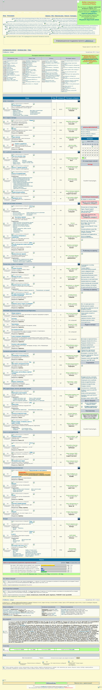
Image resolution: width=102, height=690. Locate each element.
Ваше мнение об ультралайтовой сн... (67, 87)
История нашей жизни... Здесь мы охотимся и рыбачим (22, 294)
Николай (71, 169)
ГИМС (31, 452)
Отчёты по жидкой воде (19, 173)
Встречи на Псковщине (87, 135)
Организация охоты (31, 213)
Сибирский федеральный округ (21, 184)
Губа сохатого (29, 65)
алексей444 (51, 635)
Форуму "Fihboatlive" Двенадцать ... (29, 73)
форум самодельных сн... (72, 372)
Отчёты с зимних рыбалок (19, 167)
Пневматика (16, 232)
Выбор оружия (17, 229)
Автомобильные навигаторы (35, 409)
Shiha (63, 638)
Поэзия (14, 528)
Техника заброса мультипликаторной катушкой (88, 269)
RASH (44, 636)
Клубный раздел (16, 105)
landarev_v (60, 639)
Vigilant (84, 638)
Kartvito (58, 629)
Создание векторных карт (19, 399)
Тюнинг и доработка (21, 143)
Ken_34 (26, 632)
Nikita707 (78, 629)
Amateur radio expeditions (19, 344)
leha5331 (27, 626)
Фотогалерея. (10, 70)
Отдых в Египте (72, 303)
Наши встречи (85, 18)
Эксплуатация (16, 540)
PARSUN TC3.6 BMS (31, 69)
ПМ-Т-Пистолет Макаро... (72, 255)
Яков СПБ (93, 641)
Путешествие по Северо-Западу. (89, 207)
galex (10, 626)
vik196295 (31, 641)
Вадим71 (11, 627)
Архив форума (34, 114)
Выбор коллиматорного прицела (89, 311)
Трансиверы (15, 324)
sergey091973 (19, 637)
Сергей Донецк (70, 637)
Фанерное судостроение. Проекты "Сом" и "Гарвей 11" (90, 356)
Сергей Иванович (82, 637)
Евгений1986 (44, 623)
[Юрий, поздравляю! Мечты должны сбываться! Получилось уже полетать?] (75, 426)
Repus (51, 638)
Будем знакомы (17, 110)
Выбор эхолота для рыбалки (88, 393)
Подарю (14, 511)
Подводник (71, 238)
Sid (69, 638)
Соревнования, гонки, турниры (20, 115)
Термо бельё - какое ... (72, 381)
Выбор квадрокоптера (72, 423)
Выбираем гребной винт (87, 344)
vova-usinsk (34, 637)
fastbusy (52, 639)
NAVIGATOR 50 (71, 258)
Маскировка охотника (86, 316)
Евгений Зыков (72, 631)
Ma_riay (53, 623)
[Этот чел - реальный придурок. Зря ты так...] (78, 456)
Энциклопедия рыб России (88, 33)
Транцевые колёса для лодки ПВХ (89, 358)
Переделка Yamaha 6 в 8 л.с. (88, 342)
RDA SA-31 (28, 71)
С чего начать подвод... (72, 197)
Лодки (19, 12)
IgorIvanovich (12, 636)
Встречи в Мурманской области (89, 129)
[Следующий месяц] (85, 158)
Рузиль (62, 637)
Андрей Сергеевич (71, 193)
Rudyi (19, 630)
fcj (72, 636)
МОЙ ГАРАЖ (10, 68)
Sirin (35, 630)
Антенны (14, 318)
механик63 (80, 627)
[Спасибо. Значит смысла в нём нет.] (75, 407)
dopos (71, 384)
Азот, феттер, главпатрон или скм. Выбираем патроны (89, 308)
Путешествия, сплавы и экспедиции (13, 264)
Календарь (73, 15)
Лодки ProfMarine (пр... (72, 473)
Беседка (5, 518)
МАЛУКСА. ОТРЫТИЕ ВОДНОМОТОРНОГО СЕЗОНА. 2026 (18, 613)
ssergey (32, 631)
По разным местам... (51, 77)
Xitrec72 (13, 639)
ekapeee (67, 636)
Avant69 (43, 629)
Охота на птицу (17, 212)
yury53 (45, 641)
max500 (76, 639)
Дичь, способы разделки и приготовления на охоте (22, 244)
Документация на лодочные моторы (51, 25)
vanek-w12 (87, 623)
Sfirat (57, 638)
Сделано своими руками (19, 503)
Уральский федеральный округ (21, 183)
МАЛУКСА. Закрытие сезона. (33, 60)
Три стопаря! (10, 78)
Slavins (41, 630)
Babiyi (21, 507)
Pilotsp (38, 636)
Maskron (71, 629)
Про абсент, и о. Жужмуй (32, 83)
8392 (56, 609)
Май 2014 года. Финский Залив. (89, 221)
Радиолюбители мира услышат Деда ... (30, 67)
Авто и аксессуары (36, 489)
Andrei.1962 (42, 594)
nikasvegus (83, 639)
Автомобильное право (18, 461)
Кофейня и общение (18, 111)
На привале (29, 215)
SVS (53, 625)
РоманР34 (71, 627)
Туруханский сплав (49, 80)
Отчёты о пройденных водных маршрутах (23, 290)
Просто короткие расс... (72, 524)
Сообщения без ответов (9, 49)
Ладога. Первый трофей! (87, 209)
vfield (27, 637)
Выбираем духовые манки (87, 320)
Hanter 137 (21, 240)
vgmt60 (86, 633)
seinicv (73, 626)
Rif (75, 632)
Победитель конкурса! (90, 203)
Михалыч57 (70, 641)
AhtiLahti (22, 629)
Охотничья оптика (18, 230)
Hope (20, 624)
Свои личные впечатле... (72, 313)
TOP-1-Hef (51, 636)
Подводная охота (17, 198)
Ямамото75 (31, 635)
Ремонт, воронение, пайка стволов (22, 228)
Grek (71, 147)
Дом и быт (15, 551)
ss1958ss (79, 626)
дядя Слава (71, 488)
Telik (88, 632)
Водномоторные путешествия (20, 285)
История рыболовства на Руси (89, 287)
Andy (36, 629)
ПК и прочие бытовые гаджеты (33, 553)
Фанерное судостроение (44, 32)
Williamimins (76, 625)
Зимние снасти (16, 163)
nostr (77, 621)
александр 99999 (62, 623)
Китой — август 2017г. (31, 70)
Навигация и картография (19, 393)
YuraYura (94, 632)
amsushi (13, 633)
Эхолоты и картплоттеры (19, 413)
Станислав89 (95, 631)
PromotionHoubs (60, 632)
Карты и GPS (54, 12)
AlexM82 (71, 476)
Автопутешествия (26, 539)
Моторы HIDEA (10, 72)
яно (52, 621)
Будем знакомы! (48, 20)
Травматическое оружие (19, 254)
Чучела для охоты (85, 322)
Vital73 (58, 625)
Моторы (26, 12)
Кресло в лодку (72, 145)
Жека (72, 621)
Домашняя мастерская (31, 552)
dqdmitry (20, 124)
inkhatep (63, 611)
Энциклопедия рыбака (18, 192)
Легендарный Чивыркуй (51, 69)
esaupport (27, 633)
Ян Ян (10, 642)
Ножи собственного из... (72, 503)
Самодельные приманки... (72, 157)
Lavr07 (64, 629)
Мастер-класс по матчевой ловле (89, 279)
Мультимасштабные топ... (72, 394)
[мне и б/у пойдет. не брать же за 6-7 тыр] (74, 498)
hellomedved (84, 630)
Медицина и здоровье (18, 554)
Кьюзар (55, 637)
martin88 (71, 200)
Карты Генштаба (39, 24)
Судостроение (16, 137)
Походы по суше (16, 276)
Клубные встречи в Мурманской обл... (9, 67)
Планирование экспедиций (43, 290)
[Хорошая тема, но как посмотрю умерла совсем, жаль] (75, 139)
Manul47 (45, 638)
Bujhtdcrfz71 (83, 635)
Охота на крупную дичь (19, 213)
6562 (53, 614)
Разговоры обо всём (18, 545)
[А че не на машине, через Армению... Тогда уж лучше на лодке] (75, 306)
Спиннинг (15, 160)
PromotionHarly (49, 632)
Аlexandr (51, 631)
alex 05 (20, 639)
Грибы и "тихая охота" (31, 550)
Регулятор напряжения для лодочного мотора (88, 347)
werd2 (44, 631)
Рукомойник (29, 64)
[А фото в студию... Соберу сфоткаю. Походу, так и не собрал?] (75, 225)
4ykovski (27, 638)
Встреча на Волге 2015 (12, 80)
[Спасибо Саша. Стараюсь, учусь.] (75, 358)
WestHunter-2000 (93, 638)
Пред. (48, 574)
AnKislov (67, 635)
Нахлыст (24, 160)
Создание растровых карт (19, 398)
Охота (13, 12)
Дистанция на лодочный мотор (89, 338)
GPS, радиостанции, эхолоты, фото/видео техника (17, 388)
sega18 (25, 631)
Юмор (14, 552)
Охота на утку (72, 209)
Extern (13, 623)
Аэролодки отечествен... (72, 121)
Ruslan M (81, 632)
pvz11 (17, 621)
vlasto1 (71, 181)
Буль (71, 160)
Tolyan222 (59, 636)
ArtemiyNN (22, 625)
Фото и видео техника (27, 429)
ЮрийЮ (71, 347)
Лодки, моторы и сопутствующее (21, 489)
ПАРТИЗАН (71, 447)
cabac (20, 633)
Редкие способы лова (27, 162)
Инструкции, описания (34, 399)
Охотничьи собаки (17, 215)
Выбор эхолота (92, 27)
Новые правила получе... (72, 461)
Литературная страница (87, 30)
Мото (23, 540)
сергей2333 (14, 629)
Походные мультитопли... (72, 363)
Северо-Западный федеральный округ (22, 177)
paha (90, 639)
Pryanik (70, 632)
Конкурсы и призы (90, 32)
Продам (14, 483)
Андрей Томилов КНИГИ (51, 72)
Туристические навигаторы (19, 409)
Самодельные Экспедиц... (72, 355)
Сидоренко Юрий (84, 631)
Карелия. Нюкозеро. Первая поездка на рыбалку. (88, 232)
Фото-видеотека (17, 553)
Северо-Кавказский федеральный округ (23, 182)
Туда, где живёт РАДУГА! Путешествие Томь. (87, 212)
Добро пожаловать (8, 101)
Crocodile (71, 131)
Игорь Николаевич (14, 635)
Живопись (20, 528)
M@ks (32, 632)
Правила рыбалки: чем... (72, 436)
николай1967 (94, 627)
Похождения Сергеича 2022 (52, 76)
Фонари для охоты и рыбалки (88, 380)
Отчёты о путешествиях (44, 30)
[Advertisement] (90, 95)
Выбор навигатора (43, 28)
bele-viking (68, 630)
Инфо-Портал (47, 18)
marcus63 (72, 623)
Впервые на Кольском (50, 81)
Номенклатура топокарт (42, 33)
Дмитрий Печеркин (31, 627)
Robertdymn (12, 630)
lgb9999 (58, 621)
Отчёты (34, 12)
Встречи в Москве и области (88, 133)
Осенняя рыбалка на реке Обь (89, 229)
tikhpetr (71, 397)
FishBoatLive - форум (8, 52)
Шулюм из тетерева (72, 245)
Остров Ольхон (72, 294)
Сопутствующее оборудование (21, 336)
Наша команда (21, 596)
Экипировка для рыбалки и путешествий (14, 351)
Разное (62, 12)
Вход (4, 15)
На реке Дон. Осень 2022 (51, 74)
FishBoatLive (61, 687)
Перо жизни (31, 522)
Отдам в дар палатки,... (72, 511)
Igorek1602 (69, 594)
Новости (67, 15)
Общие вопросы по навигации (36, 400)
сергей (71, 416)
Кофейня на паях (11, 65)
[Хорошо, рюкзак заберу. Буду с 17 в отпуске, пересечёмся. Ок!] (75, 514)
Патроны (15, 227)
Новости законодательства (10, 432)
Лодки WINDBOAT (10, 74)
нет (87, 627)
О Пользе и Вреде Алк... (72, 276)
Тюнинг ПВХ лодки (11, 79)
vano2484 (23, 641)
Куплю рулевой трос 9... (72, 495)
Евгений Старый (44, 627)
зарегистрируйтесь (89, 13)
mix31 (77, 636)
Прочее (33, 490)
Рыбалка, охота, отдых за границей (22, 303)
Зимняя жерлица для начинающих (89, 283)
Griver (91, 635)
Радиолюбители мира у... (72, 345)
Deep (42, 621)
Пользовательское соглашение (49, 27)
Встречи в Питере (11, 69)
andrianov (27, 639)
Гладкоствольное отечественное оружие (23, 222)
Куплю (13, 495)
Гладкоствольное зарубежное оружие (22, 223)
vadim (93, 626)
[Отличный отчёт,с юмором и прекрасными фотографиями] (75, 271)
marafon (34, 626)
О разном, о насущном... (32, 551)
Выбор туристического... (72, 404)
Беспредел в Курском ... (72, 445)
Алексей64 (71, 124)
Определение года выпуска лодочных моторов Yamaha (88, 350)
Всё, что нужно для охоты (87, 304)
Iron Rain (30, 625)
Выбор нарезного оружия (87, 306)
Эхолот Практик (72, 413)
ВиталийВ (63, 609)
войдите (94, 11)
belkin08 (71, 139)
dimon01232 (44, 639)
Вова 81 (71, 271)
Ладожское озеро (72, 178)
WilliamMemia (66, 625)
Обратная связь (59, 15)
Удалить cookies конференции (10, 596)
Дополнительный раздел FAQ (50, 21)
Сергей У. (63, 613)
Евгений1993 (12, 624)
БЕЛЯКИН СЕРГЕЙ (33, 621)
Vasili (23, 621)
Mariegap (39, 632)
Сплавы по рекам (17, 268)
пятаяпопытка (71, 551)
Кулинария (15, 550)
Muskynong (39, 625)
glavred (42, 633)
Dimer (38, 638)
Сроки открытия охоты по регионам (35, 212)
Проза (14, 529)
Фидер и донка (16, 162)
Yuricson (65, 621)
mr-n (83, 636)
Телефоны (15, 429)
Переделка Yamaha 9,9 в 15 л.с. (89, 340)
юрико (71, 439)
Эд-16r (92, 637)
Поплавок (15, 161)
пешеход (71, 225)
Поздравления (33, 111)
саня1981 (59, 635)
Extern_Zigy (21, 623)
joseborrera (49, 633)
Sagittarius (21, 272)
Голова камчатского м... (72, 485)
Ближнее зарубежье (18, 187)
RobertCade (87, 629)
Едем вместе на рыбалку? (20, 188)
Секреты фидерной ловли (87, 271)
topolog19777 (15, 641)
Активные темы (22, 49)
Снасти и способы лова (19, 156)
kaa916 (13, 631)
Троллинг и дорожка (27, 161)
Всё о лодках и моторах (9, 117)
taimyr (38, 631)
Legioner (21, 636)
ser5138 (11, 637)
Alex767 (30, 629)
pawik (40, 626)
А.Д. (47, 621)
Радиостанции (16, 428)
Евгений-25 (55, 627)
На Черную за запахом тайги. (88, 199)
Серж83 (36, 623)
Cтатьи (93, 21)
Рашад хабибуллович (82, 641)
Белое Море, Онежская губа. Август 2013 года (88, 223)
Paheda (47, 625)
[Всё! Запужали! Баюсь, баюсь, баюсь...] (78, 193)
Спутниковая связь (26, 428)
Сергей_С (71, 463)
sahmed (57, 633)
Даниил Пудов (64, 610)
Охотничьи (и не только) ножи (88, 388)
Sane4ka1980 (27, 630)
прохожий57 (71, 279)
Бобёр (42, 637)
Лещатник (63, 627)
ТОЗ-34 (72, 223)
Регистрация (10, 15)
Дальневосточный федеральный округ (23, 186)
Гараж (14, 539)
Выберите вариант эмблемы (72, 80)
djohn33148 (93, 625)
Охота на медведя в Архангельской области (87, 237)
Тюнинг (14, 542)
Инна (48, 637)
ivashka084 (94, 630)
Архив (85, 20)
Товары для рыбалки (18, 490)
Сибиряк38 (71, 211)
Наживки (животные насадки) (88, 281)
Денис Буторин (60, 631)
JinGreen (50, 629)
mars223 (68, 639)
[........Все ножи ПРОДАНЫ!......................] (75, 506)
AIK (33, 638)
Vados (79, 623)
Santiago (71, 407)
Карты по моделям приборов (20, 400)
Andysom (75, 635)
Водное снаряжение (18, 381)
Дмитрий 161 (19, 627)
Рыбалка (5, 12)
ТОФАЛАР (71, 110)
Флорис (13, 632)
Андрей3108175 (94, 621)
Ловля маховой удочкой (87, 273)
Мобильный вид (50, 683)
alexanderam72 (50, 630)
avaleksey (35, 639)
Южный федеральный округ (20, 181)
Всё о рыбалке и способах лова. (12, 152)
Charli (63, 594)
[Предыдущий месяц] (92, 146)
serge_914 (65, 633)
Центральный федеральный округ (21, 178)
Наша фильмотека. (8, 615)
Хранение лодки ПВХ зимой (88, 360)
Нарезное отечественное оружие (21, 226)
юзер (20, 632)
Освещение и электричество (20, 355)
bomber (85, 625)
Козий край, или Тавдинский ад (89, 234)
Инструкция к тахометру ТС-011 (89, 353)
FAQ (52, 15)
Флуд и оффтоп (29, 556)
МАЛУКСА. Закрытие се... (72, 108)
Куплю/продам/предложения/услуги (13, 467)
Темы (29, 49)
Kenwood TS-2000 (72, 324)
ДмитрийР (84, 621)
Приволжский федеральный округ (21, 180)
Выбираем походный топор (88, 384)
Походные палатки (11, 77)
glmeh (47, 594)
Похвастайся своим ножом (72, 236)
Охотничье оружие (20, 217)
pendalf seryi (48, 626)
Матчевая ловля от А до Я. (87, 277)
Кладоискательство (18, 556)
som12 (79, 633)
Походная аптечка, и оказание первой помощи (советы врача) (89, 377)
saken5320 (65, 626)
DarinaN (71, 247)
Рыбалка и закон (16, 436)
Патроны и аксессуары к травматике (22, 261)
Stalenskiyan (75, 638)
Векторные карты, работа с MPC (89, 398)
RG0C (27, 68)
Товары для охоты (17, 491)
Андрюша (52, 641)
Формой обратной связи (89, 20)
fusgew (35, 633)
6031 (55, 615)
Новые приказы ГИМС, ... (72, 453)
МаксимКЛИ (61, 641)
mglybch (29, 623)
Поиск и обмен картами (35, 398)
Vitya (62, 614)
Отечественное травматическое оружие (23, 259)
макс (20, 638)
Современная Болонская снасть (89, 275)
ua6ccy (87, 626)
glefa (15, 626)
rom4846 (90, 636)
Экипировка (43, 12)
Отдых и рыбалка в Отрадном (52, 75)
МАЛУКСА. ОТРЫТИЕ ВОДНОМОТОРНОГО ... (30, 62)
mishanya (71, 375)
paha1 (96, 639)
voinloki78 (93, 633)
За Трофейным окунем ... (72, 166)
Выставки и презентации (36, 110)
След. (62, 574)
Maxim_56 (71, 506)
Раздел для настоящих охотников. (12, 203)
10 (59, 574)
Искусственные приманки (72, 191)
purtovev (57, 626)
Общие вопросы (16, 313)
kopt (19, 631)
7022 (43, 611)
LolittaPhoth (29, 636)
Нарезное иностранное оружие (20, 224)
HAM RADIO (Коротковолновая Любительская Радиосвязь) (19, 310)
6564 (54, 613)
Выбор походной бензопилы (88, 382)
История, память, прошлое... (33, 554)
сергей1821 (18, 642)
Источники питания (17, 329)
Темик (67, 562)
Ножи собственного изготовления (11, 611)
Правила (48, 15)
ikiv (21, 626)
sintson (73, 633)
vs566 (38, 641)
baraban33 (59, 630)
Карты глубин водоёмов (52, 24)
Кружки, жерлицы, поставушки (88, 285)
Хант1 (23, 635)
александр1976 (41, 635)
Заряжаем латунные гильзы (88, 318)
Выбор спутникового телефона (88, 28)
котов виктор (12, 638)
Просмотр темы (33, 574)
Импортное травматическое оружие (22, 260)
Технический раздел (35, 112)
